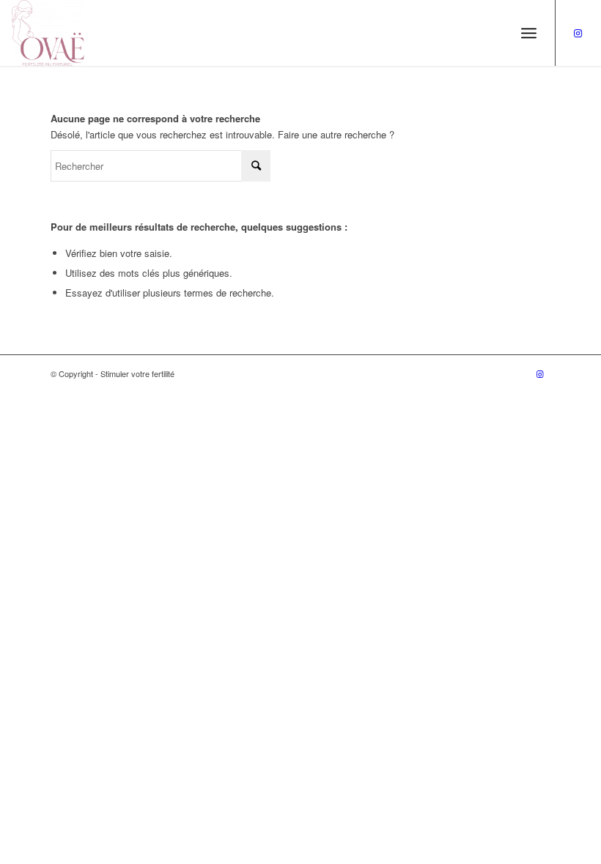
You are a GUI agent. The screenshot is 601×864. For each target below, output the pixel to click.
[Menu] (529, 33)
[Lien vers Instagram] (578, 33)
